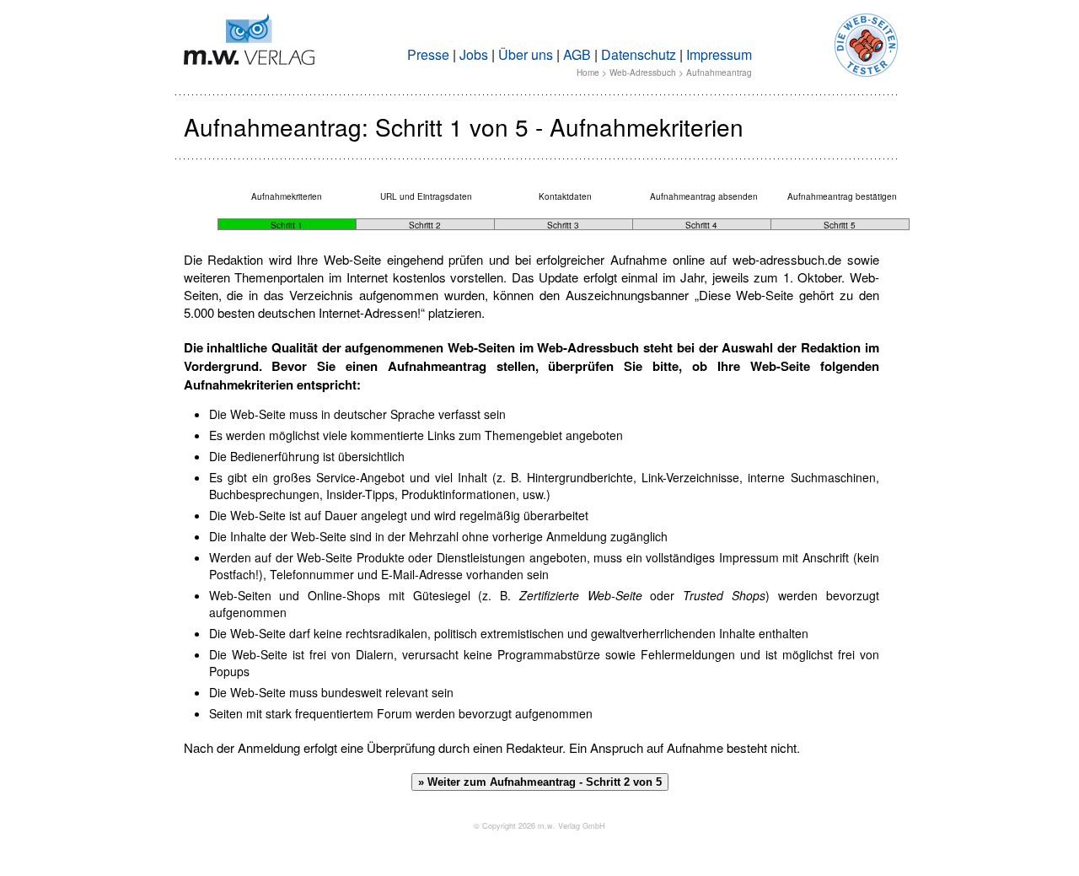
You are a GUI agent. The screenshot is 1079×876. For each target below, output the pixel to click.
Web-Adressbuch (642, 72)
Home (588, 72)
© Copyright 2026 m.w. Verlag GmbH (539, 825)
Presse (428, 54)
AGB (577, 54)
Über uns (525, 54)
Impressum (719, 54)
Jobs (473, 54)
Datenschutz (638, 54)
